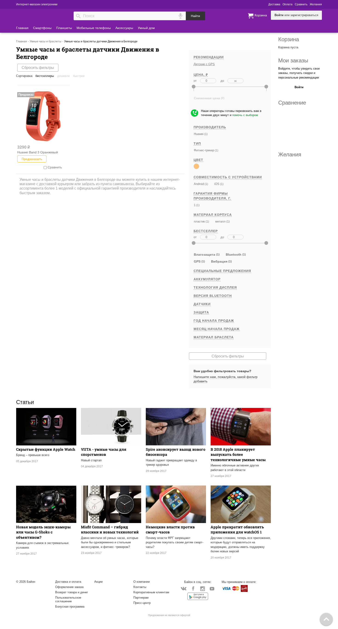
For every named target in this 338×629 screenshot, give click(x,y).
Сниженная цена (207, 98)
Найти (195, 16)
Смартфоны (42, 28)
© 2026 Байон (25, 581)
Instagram (202, 588)
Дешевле (63, 76)
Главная (22, 28)
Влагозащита (204, 254)
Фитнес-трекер (204, 150)
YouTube (212, 588)
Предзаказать (32, 159)
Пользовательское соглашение (68, 599)
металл (220, 221)
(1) (205, 133)
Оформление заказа (69, 587)
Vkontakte (183, 588)
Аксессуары (124, 28)
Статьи (25, 402)
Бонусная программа (69, 606)
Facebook (193, 588)
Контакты (139, 587)
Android (199, 184)
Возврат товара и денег (71, 592)
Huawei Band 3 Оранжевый (37, 152)
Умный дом (146, 28)
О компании (141, 581)
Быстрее (79, 76)
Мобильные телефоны (94, 28)
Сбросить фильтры (38, 68)
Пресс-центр (142, 603)
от (195, 80)
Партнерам (141, 597)
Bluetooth (233, 254)
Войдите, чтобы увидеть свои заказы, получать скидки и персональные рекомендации (299, 73)
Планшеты (64, 28)
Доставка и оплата (68, 581)
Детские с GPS (204, 64)
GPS (197, 261)
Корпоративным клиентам (151, 592)
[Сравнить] (45, 167)
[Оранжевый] (196, 166)
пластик (199, 221)
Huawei (198, 134)
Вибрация (219, 261)
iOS (216, 184)
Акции (98, 581)
